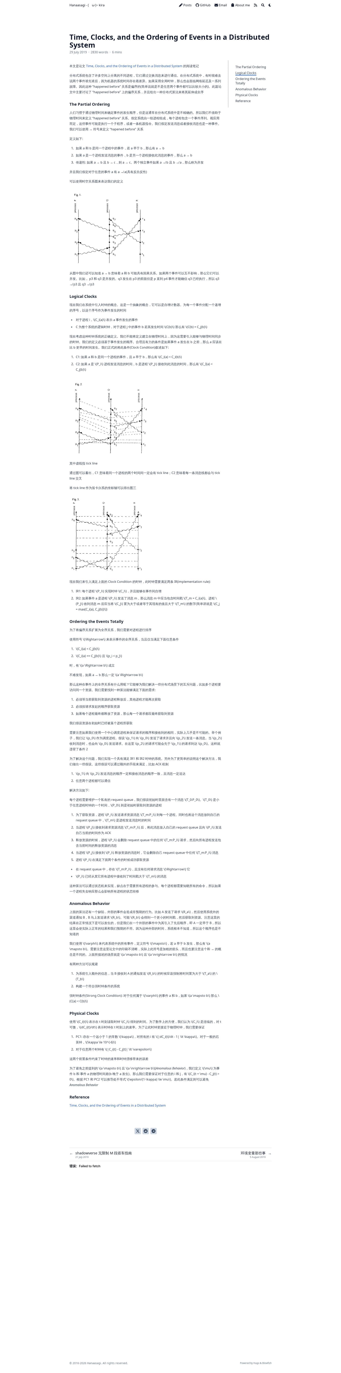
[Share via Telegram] (153, 1131)
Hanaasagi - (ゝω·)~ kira (87, 5)
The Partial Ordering (250, 67)
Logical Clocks (245, 73)
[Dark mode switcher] (270, 5)
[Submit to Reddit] (145, 1131)
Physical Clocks (246, 95)
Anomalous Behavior (250, 89)
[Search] (262, 5)
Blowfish (267, 1363)
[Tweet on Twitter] (138, 1131)
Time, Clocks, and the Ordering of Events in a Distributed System (134, 66)
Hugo (256, 1363)
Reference (243, 101)
